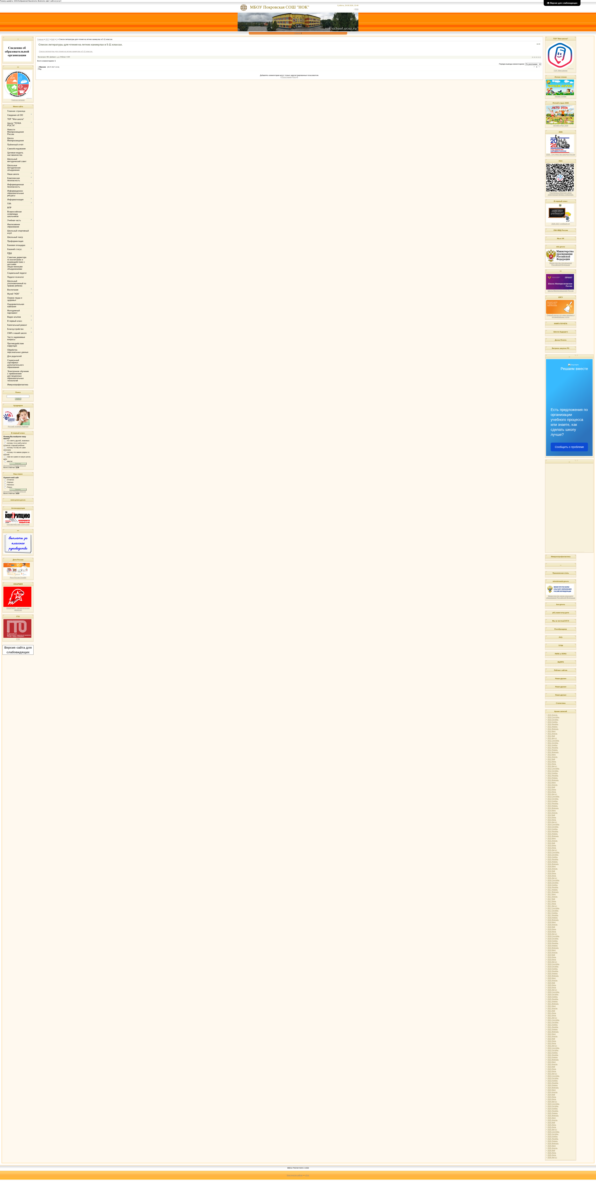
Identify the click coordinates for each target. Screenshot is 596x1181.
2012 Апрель (553, 757)
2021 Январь (553, 1001)
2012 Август (552, 766)
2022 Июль (552, 1043)
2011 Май (551, 736)
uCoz (307, 1175)
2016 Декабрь (553, 887)
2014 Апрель (553, 813)
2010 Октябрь (553, 720)
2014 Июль (552, 820)
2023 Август (552, 1073)
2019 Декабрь (553, 971)
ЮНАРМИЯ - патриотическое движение (18, 609)
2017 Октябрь (553, 910)
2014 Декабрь (553, 831)
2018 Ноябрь (553, 941)
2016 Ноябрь (553, 885)
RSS (356, 9)
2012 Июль (552, 764)
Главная (297, 33)
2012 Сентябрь (553, 768)
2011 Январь (553, 727)
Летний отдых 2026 (560, 125)
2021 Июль (552, 1015)
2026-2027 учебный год (560, 224)
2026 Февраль (553, 1143)
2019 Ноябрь (553, 969)
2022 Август (552, 1046)
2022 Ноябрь (553, 1053)
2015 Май (551, 843)
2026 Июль (552, 1155)
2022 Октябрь (553, 1050)
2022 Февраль (553, 1032)
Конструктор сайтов (295, 1175)
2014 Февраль (553, 808)
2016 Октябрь (553, 883)
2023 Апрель (553, 1064)
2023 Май (551, 1067)
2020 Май (551, 983)
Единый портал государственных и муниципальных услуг (560, 316)
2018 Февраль (553, 920)
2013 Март (552, 782)
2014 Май (551, 815)
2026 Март (552, 1146)
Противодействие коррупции (18, 524)
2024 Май (551, 1094)
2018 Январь (553, 917)
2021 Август (552, 1018)
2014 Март (552, 810)
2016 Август (552, 878)
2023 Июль (552, 1071)
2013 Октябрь (553, 799)
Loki (58, 57)
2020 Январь (553, 973)
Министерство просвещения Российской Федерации (560, 264)
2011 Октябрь (553, 743)
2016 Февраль (553, 864)
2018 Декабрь (553, 943)
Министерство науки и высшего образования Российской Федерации (560, 597)
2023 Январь (553, 1057)
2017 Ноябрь (553, 913)
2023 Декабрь (553, 1083)
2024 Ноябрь (553, 1108)
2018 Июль (552, 931)
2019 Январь (553, 945)
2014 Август (552, 822)
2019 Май (551, 955)
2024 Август (552, 1101)
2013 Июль (552, 792)
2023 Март (552, 1062)
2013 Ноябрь (553, 801)
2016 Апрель (553, 869)
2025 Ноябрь (553, 1136)
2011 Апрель (552, 733)
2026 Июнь (552, 1153)
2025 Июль (552, 1127)
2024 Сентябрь (553, 1104)
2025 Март (552, 1118)
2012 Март (552, 754)
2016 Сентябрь (553, 880)
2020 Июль (552, 987)
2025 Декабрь (553, 1139)
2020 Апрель (553, 980)
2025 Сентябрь (553, 1132)
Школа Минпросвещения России (560, 291)
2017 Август (552, 906)
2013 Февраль (553, 780)
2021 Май (551, 1011)
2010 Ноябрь (553, 722)
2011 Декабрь (553, 747)
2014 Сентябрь (553, 824)
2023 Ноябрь (553, 1080)
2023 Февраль (553, 1060)
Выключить (32, 1)
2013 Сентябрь (553, 796)
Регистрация (287, 77)
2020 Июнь (552, 985)
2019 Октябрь (553, 966)
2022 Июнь (552, 1041)
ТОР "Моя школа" (561, 70)
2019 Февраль (553, 948)
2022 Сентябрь (553, 1048)
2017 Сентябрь (553, 908)
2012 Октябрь (553, 771)
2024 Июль (552, 1099)
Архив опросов (20, 466)
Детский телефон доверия (18, 426)
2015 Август (552, 850)
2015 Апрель (553, 841)
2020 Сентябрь (553, 992)
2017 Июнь (552, 901)
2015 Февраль (553, 836)
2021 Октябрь (553, 1022)
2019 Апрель (553, 952)
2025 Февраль (553, 1115)
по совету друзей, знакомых (18, 441)
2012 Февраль (553, 752)
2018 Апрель (553, 924)
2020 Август (552, 990)
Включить (41, 1)
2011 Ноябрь (553, 745)
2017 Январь (553, 890)
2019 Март (552, 950)
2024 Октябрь (553, 1106)
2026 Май (551, 1150)
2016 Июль (552, 876)
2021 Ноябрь (553, 1025)
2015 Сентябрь (553, 852)
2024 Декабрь (553, 1111)
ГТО (18, 639)
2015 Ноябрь (553, 857)
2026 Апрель (553, 1148)
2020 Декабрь (553, 999)
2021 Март (552, 1006)
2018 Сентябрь (553, 936)
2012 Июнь (552, 761)
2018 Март (552, 922)
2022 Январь (553, 1029)
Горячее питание (18, 100)
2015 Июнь (552, 845)
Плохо (9, 487)
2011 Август (552, 738)
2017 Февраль (553, 892)
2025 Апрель (553, 1120)
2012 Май (551, 759)
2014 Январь (553, 806)
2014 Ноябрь (553, 829)
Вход (295, 77)
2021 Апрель (553, 1008)
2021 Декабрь (553, 1027)
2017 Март (552, 894)
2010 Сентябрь (553, 717)
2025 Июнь (552, 1125)
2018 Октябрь (553, 938)
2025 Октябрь (553, 1134)
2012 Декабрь (553, 775)
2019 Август (552, 962)
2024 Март (552, 1090)
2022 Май (551, 1039)
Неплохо (10, 485)
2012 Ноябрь (553, 773)
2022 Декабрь (553, 1055)
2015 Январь (553, 834)
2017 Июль (552, 903)
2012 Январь (553, 750)
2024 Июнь (552, 1097)
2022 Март (552, 1034)
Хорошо (10, 482)
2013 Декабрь (553, 803)
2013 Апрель (553, 785)
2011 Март (552, 731)
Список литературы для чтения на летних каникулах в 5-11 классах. (66, 51)
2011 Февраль (553, 729)
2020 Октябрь (553, 994)
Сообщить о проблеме (569, 447)
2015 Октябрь (553, 855)
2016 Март (552, 866)
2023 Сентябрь (553, 1076)
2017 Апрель (553, 897)
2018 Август (552, 934)
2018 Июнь (552, 929)
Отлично (10, 480)
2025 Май (551, 1122)
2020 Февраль (553, 976)
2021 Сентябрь (553, 1020)
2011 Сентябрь (553, 740)
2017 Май (551, 899)
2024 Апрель (553, 1092)
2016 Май (551, 871)
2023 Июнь (552, 1069)
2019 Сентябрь (553, 964)
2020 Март (552, 978)
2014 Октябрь (553, 827)
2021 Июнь (552, 1013)
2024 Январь (553, 1085)
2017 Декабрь (553, 915)
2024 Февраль (553, 1087)
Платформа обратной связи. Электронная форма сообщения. (561, 194)
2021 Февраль (553, 1004)
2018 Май (551, 927)
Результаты (8, 466)
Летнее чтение (560, 96)
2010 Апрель (553, 715)
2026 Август (552, 1157)
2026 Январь (553, 1141)
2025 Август (552, 1129)
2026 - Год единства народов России (560, 154)
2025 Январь (553, 1113)
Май (52, 39)
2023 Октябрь (553, 1078)
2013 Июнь (552, 789)
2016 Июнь (552, 873)
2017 (47, 39)
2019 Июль (552, 959)
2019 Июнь (552, 957)
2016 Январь (553, 862)
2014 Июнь (552, 817)
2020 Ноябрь (553, 997)
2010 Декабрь (553, 724)
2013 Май (551, 787)
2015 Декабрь (553, 859)
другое (9, 461)
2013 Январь (553, 778)
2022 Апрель (553, 1036)
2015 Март (552, 838)
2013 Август (552, 794)
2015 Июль (552, 848)
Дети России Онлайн (18, 577)
